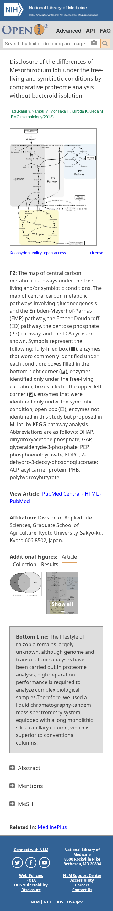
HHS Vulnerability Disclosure (31, 887)
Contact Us (82, 889)
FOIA (31, 880)
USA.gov (75, 902)
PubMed (20, 501)
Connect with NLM (31, 849)
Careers (82, 885)
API (90, 30)
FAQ (105, 30)
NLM (35, 902)
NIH (47, 902)
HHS (59, 902)
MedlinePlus (52, 827)
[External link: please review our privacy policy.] (17, 862)
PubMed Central (61, 493)
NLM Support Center (82, 875)
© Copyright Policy (26, 253)
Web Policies (31, 875)
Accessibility (82, 880)
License (96, 253)
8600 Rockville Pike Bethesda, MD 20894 (82, 861)
